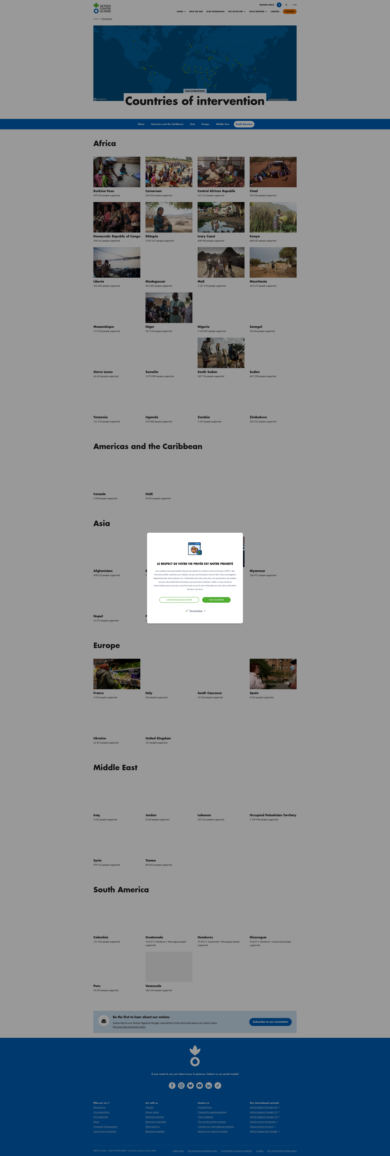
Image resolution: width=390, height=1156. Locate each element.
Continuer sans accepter (179, 600)
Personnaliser (196, 610)
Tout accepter (216, 600)
